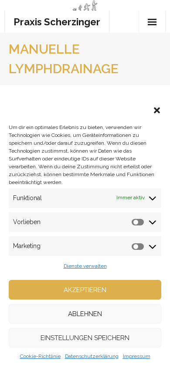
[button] (157, 110)
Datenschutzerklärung (92, 356)
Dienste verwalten (85, 266)
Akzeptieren (85, 290)
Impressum (136, 356)
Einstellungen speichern (85, 338)
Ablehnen (85, 314)
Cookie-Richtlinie (40, 356)
